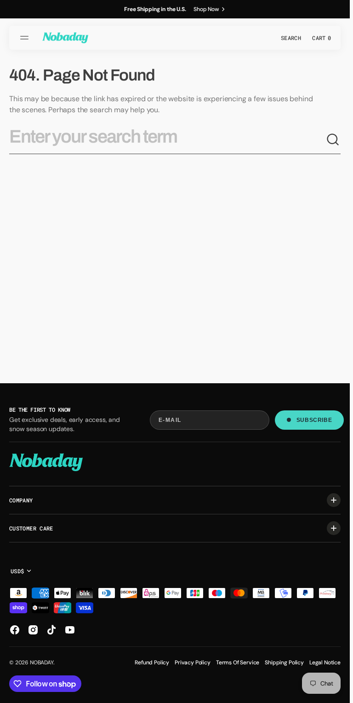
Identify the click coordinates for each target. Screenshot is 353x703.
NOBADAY (41, 662)
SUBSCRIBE (314, 420)
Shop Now (206, 9)
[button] (25, 37)
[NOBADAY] (65, 38)
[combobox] (167, 140)
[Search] (333, 140)
